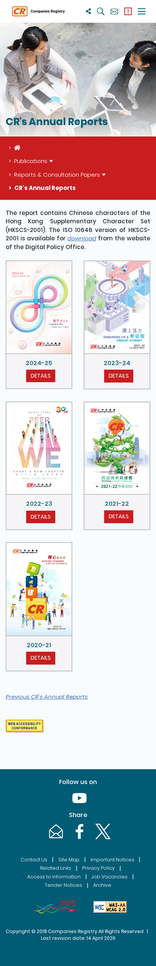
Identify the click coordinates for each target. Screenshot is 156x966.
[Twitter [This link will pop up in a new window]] (101, 839)
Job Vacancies (109, 876)
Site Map (69, 859)
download (81, 238)
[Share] (88, 11)
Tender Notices (63, 885)
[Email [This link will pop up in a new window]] (55, 839)
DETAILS (41, 376)
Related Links (55, 868)
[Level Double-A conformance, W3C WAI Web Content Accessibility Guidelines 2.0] (110, 906)
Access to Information (54, 876)
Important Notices (112, 859)
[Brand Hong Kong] (54, 906)
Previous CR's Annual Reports (47, 697)
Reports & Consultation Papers (57, 175)
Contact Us (33, 859)
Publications (30, 161)
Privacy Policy (98, 868)
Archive (102, 885)
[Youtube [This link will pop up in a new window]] (78, 805)
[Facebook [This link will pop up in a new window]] (78, 839)
